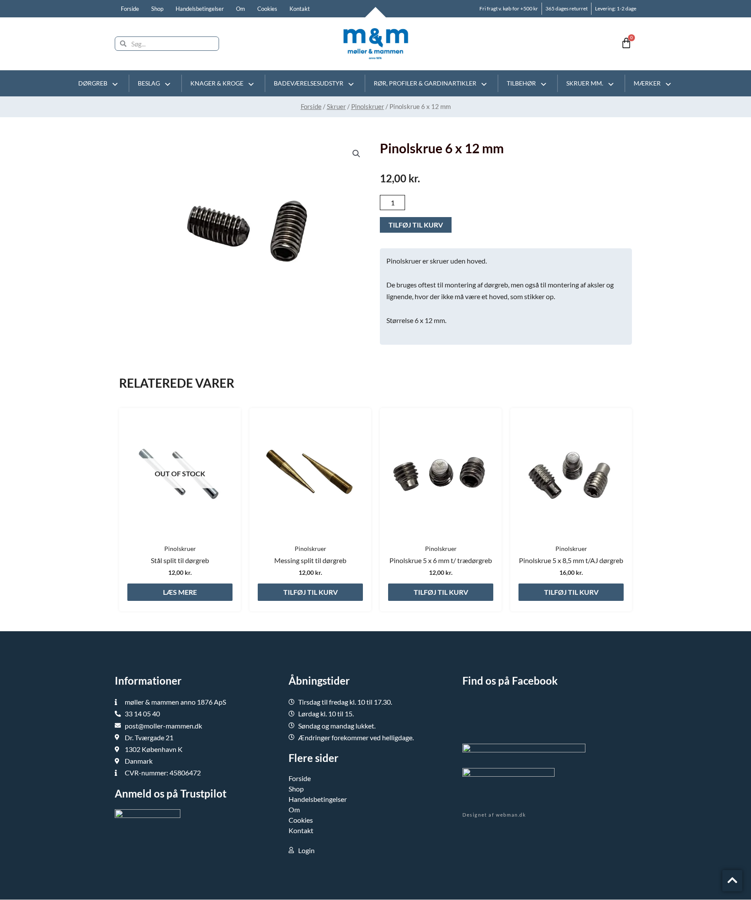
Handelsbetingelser (200, 8)
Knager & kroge (216, 83)
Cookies (267, 8)
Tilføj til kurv (416, 225)
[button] (356, 154)
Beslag (149, 83)
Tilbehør (521, 83)
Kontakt (299, 8)
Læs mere (180, 592)
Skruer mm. (584, 83)
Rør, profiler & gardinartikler (425, 83)
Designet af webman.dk (494, 815)
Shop (157, 8)
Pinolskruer (367, 106)
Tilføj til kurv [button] (310, 592)
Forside (130, 8)
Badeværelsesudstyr (308, 83)
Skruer (336, 106)
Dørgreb (92, 83)
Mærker (647, 83)
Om (240, 8)
